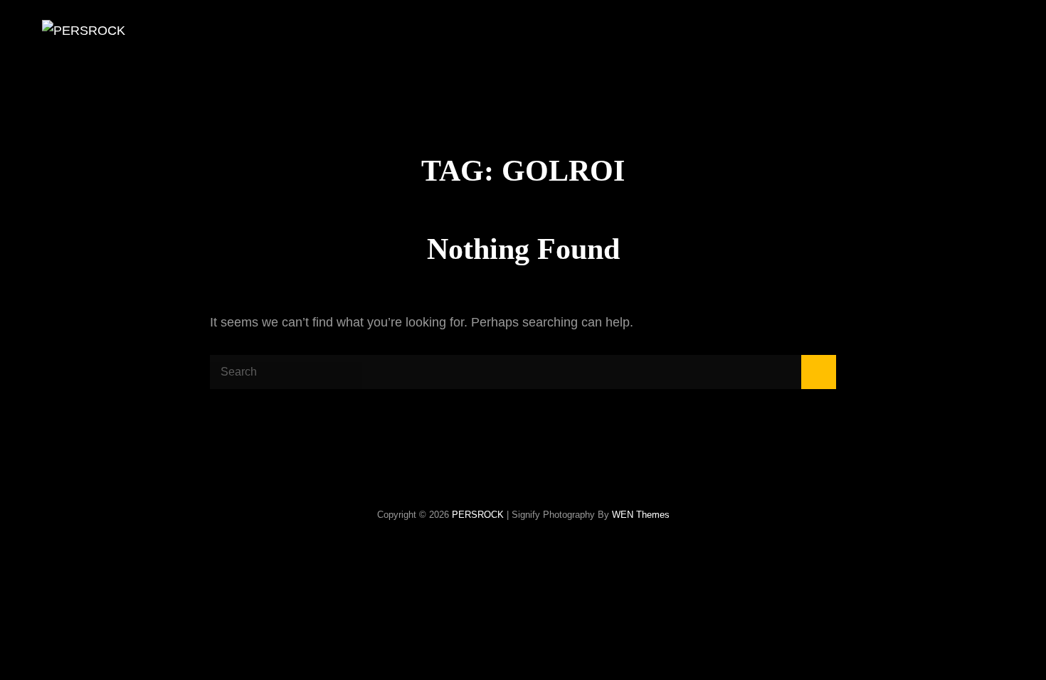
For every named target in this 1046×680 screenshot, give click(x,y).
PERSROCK (478, 514)
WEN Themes (641, 514)
